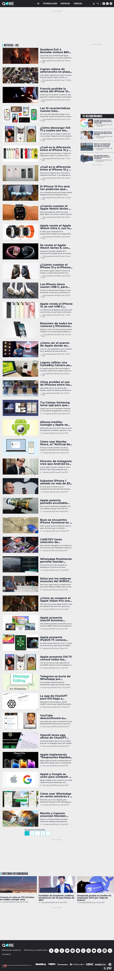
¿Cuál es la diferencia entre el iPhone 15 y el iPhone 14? (56, 148)
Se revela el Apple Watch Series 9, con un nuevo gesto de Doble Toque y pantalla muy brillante (56, 246)
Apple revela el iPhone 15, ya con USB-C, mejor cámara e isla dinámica (56, 305)
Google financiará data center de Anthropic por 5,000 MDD (103, 122)
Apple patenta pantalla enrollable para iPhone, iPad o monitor (54, 501)
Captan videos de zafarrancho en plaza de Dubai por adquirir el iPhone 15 (55, 70)
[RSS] (110, 950)
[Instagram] (88, 950)
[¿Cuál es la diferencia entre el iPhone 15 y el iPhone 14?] (20, 154)
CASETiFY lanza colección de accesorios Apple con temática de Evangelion (55, 540)
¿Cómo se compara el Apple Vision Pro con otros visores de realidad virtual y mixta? (55, 599)
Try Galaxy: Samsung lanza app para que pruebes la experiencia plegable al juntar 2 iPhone (55, 404)
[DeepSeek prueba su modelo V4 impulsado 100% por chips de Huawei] (95, 884)
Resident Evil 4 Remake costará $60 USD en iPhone (54, 51)
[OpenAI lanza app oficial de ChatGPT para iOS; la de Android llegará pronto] (20, 740)
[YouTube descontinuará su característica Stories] (20, 721)
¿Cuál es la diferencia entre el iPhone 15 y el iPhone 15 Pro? (56, 168)
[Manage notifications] (5, 966)
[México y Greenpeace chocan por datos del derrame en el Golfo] (87, 147)
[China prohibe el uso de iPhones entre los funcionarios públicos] (20, 388)
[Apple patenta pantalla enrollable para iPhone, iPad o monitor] (20, 506)
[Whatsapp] (83, 950)
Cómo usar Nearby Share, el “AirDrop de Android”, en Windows (56, 443)
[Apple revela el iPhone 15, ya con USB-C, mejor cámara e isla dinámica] (20, 310)
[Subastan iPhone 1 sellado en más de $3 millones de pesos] (20, 486)
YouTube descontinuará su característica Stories (55, 716)
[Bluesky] (72, 950)
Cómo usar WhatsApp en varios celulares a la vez (56, 795)
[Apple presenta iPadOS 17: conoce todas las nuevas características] (20, 643)
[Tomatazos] (62, 964)
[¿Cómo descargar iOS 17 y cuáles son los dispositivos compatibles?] (20, 134)
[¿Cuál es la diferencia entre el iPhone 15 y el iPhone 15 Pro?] (20, 173)
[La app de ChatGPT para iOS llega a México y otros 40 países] (20, 701)
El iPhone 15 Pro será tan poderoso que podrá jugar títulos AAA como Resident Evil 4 (55, 187)
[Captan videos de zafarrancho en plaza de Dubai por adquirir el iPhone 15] (20, 75)
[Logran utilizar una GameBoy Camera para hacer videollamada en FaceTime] (20, 369)
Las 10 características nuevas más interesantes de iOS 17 (56, 109)
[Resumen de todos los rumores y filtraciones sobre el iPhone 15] (20, 330)
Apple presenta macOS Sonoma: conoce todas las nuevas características (56, 619)
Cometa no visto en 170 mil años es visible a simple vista (17, 898)
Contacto (6, 954)
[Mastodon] (67, 950)
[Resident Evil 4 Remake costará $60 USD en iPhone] (20, 56)
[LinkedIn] (104, 950)
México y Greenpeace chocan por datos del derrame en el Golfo (102, 145)
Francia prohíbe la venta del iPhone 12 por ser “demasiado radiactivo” (54, 90)
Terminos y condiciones (35, 950)
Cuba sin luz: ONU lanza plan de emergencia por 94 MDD (103, 133)
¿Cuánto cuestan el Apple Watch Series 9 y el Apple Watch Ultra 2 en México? (56, 207)
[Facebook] (103, 3)
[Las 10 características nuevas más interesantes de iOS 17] (20, 114)
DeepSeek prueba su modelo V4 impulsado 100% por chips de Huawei (94, 898)
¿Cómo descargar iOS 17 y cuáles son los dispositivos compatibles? (55, 129)
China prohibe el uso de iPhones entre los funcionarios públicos (55, 383)
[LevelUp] (41, 964)
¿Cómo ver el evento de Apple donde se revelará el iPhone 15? (55, 344)
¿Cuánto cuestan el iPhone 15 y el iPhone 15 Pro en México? (55, 266)
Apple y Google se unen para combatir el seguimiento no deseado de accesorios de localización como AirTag (56, 775)
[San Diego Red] (77, 964)
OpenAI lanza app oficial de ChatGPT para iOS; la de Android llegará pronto (53, 736)
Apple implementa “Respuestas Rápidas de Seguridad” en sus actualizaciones (55, 756)
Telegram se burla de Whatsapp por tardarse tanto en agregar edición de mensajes (55, 677)
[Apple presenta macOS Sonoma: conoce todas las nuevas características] (20, 623)
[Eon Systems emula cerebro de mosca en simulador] (87, 158)
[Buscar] (98, 3)
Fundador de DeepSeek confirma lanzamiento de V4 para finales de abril (56, 898)
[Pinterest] (78, 950)
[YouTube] (94, 950)
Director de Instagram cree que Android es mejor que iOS (56, 462)
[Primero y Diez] (110, 964)
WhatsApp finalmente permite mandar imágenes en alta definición (56, 560)
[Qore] (14, 3)
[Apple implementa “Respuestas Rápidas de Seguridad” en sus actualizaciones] (20, 760)
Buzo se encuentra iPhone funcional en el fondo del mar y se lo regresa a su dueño (56, 521)
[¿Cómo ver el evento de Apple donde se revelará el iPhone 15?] (20, 349)
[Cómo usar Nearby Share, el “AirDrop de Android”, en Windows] (20, 447)
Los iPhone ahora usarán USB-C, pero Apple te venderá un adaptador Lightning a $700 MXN (56, 285)
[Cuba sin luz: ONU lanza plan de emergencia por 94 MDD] (87, 135)
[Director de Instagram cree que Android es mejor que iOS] (20, 467)
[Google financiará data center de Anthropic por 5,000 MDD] (87, 123)
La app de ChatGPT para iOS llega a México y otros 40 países (53, 697)
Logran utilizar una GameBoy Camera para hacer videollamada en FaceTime (56, 364)
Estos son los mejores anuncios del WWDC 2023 (55, 580)
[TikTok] (99, 950)
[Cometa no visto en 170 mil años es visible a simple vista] (18, 885)
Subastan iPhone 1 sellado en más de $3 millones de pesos (55, 482)
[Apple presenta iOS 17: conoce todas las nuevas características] (20, 662)
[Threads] (111, 3)
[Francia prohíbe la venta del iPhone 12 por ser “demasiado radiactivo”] (20, 95)
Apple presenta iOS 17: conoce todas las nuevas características (56, 658)
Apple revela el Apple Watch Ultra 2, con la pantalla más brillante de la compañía (56, 227)
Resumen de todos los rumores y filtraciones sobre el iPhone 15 (56, 324)
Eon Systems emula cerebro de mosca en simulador (102, 157)
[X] (107, 3)
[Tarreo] (52, 964)
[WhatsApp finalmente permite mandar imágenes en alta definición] (20, 564)
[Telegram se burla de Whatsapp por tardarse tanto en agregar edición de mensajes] (20, 682)
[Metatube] (100, 964)
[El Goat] (107, 968)
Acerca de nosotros (11, 950)
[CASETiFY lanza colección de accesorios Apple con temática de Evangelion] (20, 545)
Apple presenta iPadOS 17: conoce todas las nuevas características (53, 638)
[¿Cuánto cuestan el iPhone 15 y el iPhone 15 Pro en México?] (20, 271)
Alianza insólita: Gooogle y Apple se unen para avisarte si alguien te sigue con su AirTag (55, 423)
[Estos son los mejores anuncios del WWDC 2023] (20, 584)
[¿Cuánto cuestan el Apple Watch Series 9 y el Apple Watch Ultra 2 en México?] (20, 212)
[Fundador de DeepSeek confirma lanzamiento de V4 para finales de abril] (57, 884)
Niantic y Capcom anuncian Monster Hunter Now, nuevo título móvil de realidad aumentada (54, 814)
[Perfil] (94, 3)
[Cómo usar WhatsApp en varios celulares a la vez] (20, 799)
